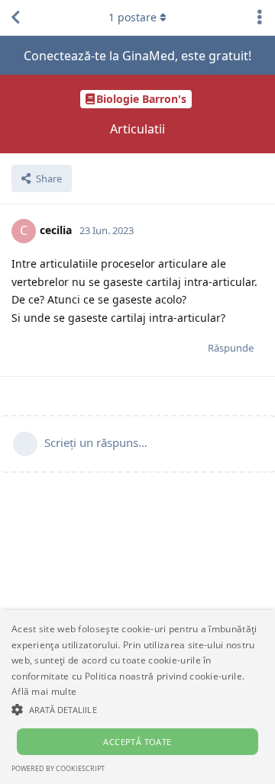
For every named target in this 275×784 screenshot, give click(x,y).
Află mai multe (43, 691)
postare (132, 17)
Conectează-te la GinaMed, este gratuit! (137, 55)
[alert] (137, 697)
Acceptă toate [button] (137, 741)
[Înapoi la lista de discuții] (15, 17)
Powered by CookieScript (58, 768)
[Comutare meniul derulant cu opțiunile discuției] (259, 17)
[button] (137, 709)
